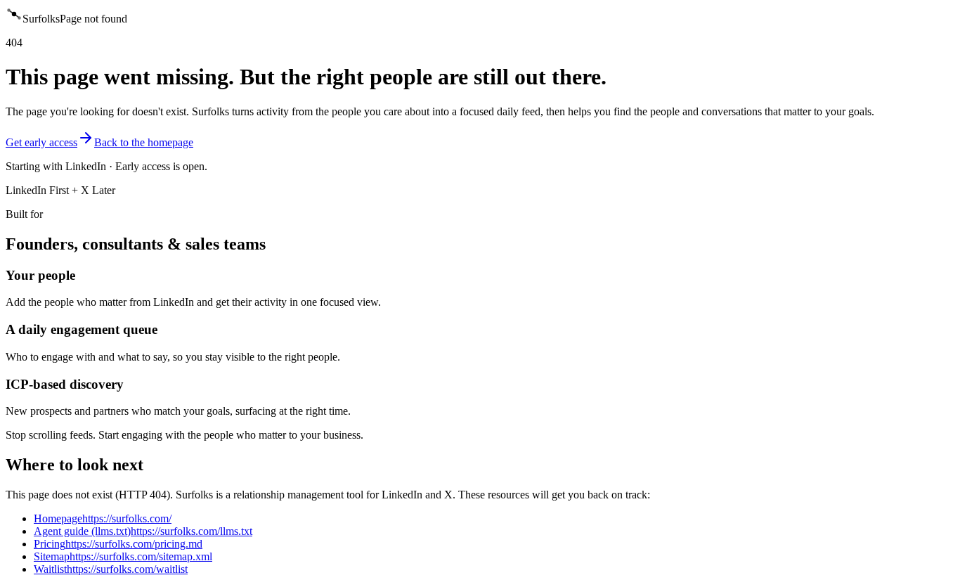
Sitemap (123, 556)
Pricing (118, 544)
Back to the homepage (143, 142)
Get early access (41, 142)
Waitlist (111, 569)
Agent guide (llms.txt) (143, 531)
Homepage (102, 518)
